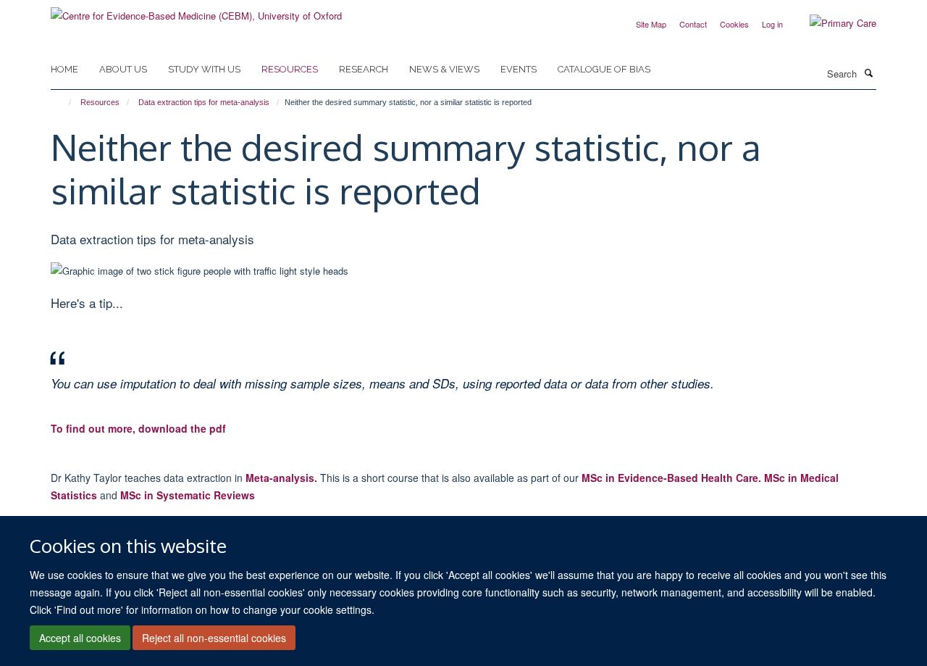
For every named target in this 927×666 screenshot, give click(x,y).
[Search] (868, 72)
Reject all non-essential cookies (214, 637)
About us (123, 69)
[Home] (63, 102)
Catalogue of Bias (604, 69)
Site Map (651, 24)
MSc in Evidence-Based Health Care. (671, 477)
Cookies (734, 24)
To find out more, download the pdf (138, 428)
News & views (444, 69)
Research (363, 69)
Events (518, 69)
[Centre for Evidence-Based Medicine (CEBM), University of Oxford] (196, 10)
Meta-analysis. (281, 477)
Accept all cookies (80, 637)
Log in (772, 24)
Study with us (204, 69)
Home (64, 69)
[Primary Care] (832, 23)
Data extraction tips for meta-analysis (203, 102)
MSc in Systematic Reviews (187, 495)
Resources (289, 69)
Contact (693, 24)
